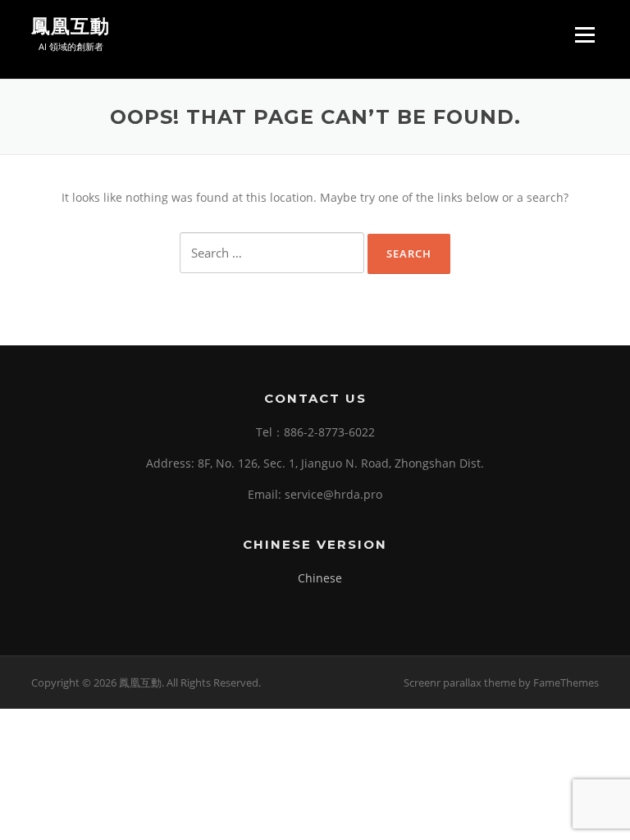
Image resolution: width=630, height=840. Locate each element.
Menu (584, 35)
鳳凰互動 (70, 26)
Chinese (320, 578)
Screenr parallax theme (460, 682)
